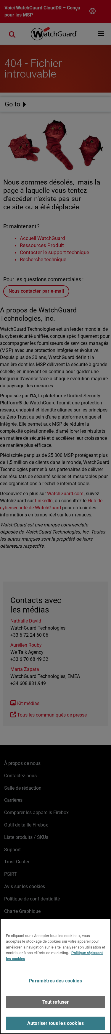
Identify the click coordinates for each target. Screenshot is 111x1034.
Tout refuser (55, 1002)
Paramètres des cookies (55, 981)
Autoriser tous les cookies (55, 1023)
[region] (55, 976)
